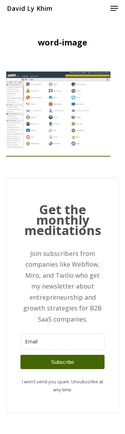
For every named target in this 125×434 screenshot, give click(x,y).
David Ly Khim (30, 8)
